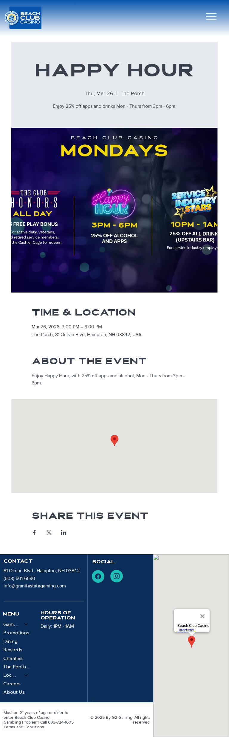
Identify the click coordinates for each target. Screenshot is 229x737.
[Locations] (26, 675)
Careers (12, 684)
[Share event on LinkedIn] (63, 532)
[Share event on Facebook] (34, 532)
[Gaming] (26, 624)
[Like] (98, 576)
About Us (14, 692)
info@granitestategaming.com (35, 585)
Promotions (16, 633)
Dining (10, 641)
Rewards (12, 650)
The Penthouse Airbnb (18, 667)
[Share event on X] (49, 532)
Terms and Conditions (24, 726)
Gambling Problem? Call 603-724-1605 (39, 722)
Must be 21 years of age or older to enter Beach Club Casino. (36, 715)
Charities (13, 658)
